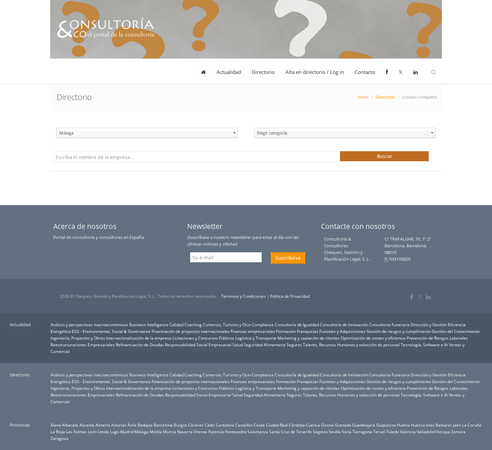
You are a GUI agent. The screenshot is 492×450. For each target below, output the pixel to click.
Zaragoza (59, 438)
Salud (237, 344)
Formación (286, 331)
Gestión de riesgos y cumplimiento (398, 331)
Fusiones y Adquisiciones (342, 331)
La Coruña (471, 425)
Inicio (363, 97)
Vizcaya (443, 431)
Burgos (180, 425)
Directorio (263, 72)
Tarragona (362, 431)
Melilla (156, 431)
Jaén (457, 425)
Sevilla (335, 431)
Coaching (193, 324)
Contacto (365, 72)
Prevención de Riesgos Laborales (437, 338)
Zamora (458, 431)
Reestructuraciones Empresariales (83, 344)
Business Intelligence (148, 324)
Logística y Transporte (255, 338)
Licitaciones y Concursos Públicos (203, 338)
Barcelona (163, 425)
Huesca (418, 425)
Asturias (119, 425)
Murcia (169, 431)
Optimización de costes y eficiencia (373, 338)
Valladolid (426, 431)
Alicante (86, 425)
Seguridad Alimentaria (264, 344)
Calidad (176, 324)
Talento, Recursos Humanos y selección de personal (351, 344)
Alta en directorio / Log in (314, 72)
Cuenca (313, 425)
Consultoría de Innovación (344, 324)
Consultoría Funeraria (389, 324)
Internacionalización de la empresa (138, 338)
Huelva (403, 425)
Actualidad (229, 72)
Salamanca (257, 431)
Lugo (114, 431)
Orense (200, 431)
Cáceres (195, 425)
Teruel (379, 431)
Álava (56, 425)
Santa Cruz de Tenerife (290, 431)
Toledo (392, 431)
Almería (102, 425)
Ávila (132, 425)
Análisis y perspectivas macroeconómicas (89, 324)
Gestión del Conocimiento (456, 331)
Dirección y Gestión (429, 324)
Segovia (320, 431)
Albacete (70, 425)
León (92, 431)
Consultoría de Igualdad (297, 324)
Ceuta (259, 425)
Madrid (127, 431)
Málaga (142, 431)
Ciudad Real (277, 425)
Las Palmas (76, 431)
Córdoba (297, 425)
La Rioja (58, 431)
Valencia (408, 431)
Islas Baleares (439, 425)
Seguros (294, 344)
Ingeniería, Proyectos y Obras (78, 338)
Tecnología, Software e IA (424, 344)
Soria (346, 431)
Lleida (103, 431)
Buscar (384, 156)
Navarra (184, 431)
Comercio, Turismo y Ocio (227, 324)
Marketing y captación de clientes (308, 338)
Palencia (216, 431)
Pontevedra (235, 431)
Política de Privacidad (290, 296)
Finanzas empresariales (253, 331)
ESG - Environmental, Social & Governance (111, 331)
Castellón (244, 425)
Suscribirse (288, 258)
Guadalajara (363, 425)
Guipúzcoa (386, 425)
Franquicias (307, 331)
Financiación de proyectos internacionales (191, 331)
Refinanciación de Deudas (140, 344)
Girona (327, 425)
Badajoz (145, 425)
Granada (343, 425)
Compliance (263, 324)
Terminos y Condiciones (243, 296)
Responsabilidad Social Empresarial (198, 344)
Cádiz (209, 425)
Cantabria (225, 425)
